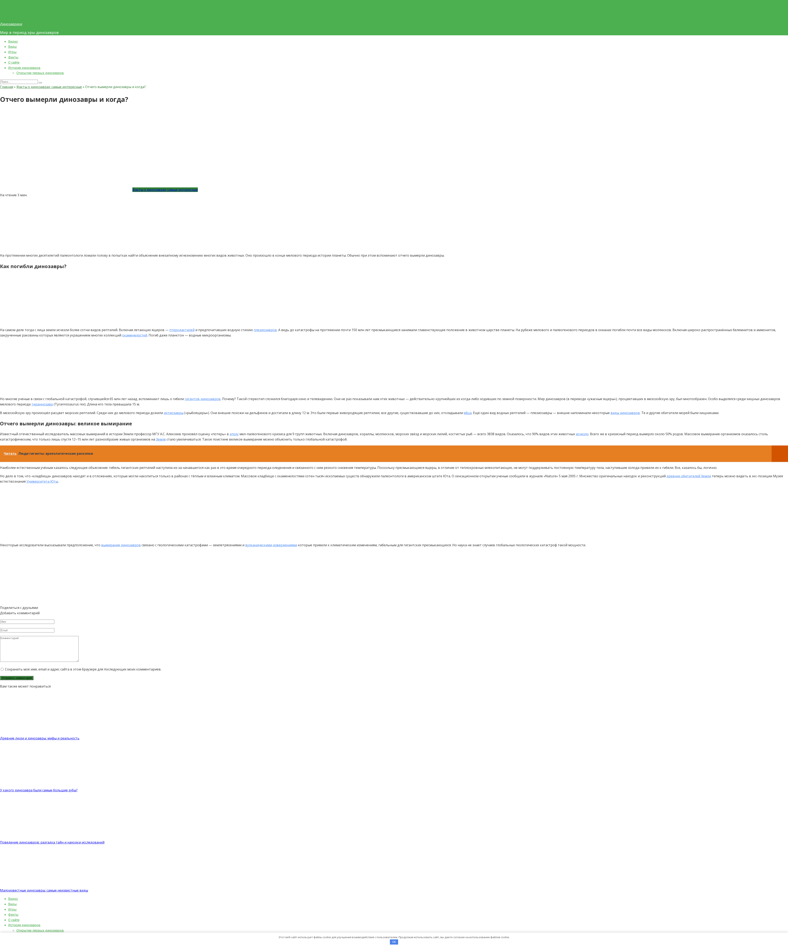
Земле (161, 439)
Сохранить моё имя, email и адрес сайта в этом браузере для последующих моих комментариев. (83, 669)
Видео (13, 42)
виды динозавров (625, 413)
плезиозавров (265, 330)
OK (394, 942)
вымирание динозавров (121, 545)
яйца (468, 413)
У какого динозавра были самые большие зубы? (39, 790)
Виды (12, 47)
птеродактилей (182, 330)
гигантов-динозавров (203, 399)
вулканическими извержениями (271, 545)
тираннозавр (42, 404)
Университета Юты (42, 481)
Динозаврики (11, 24)
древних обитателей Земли (689, 476)
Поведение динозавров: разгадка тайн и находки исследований (52, 842)
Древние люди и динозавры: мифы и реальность (39, 738)
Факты (13, 57)
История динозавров (24, 68)
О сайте (13, 62)
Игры (12, 52)
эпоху (234, 434)
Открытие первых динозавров (40, 73)
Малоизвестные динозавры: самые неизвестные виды (44, 890)
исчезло (582, 434)
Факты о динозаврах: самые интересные (165, 189)
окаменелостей (134, 335)
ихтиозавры (173, 413)
